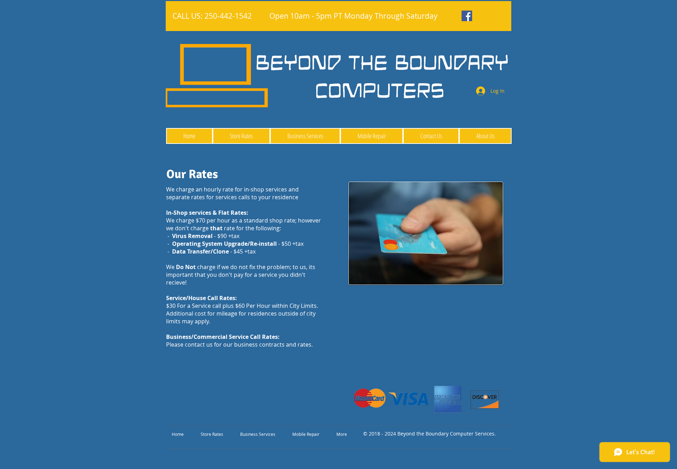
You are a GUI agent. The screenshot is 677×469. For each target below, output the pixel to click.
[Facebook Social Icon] (467, 16)
